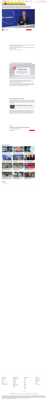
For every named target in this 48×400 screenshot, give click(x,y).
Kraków (25, 380)
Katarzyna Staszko (6, 29)
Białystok (25, 385)
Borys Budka (14, 383)
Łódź (24, 381)
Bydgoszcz (25, 384)
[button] (40, 1)
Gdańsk (25, 383)
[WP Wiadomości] (7, 1)
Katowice (25, 387)
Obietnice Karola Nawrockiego (5, 383)
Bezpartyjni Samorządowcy (37, 384)
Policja (2, 380)
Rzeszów (25, 388)
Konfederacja (36, 381)
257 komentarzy (29, 29)
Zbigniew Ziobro (14, 380)
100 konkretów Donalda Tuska (5, 384)
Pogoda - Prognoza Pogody (4, 381)
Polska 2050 (36, 383)
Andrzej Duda (14, 381)
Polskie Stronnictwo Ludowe (38, 380)
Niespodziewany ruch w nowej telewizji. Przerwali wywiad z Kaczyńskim (19, 127)
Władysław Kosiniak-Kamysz (15, 385)
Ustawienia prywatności (35, 393)
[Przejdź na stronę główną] (2, 1)
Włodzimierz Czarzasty (15, 384)
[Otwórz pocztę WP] (38, 1)
